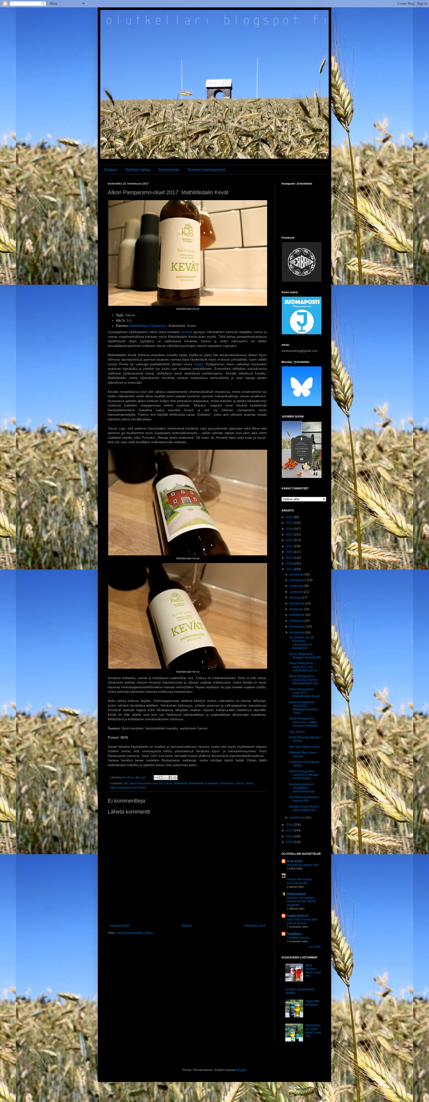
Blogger (241, 1070)
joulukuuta (296, 574)
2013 (290, 842)
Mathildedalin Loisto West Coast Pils (313, 1031)
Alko (126, 783)
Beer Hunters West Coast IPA (313, 971)
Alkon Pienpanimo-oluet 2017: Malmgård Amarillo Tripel (303, 707)
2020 (290, 552)
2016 (290, 824)
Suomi (249, 783)
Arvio (169, 783)
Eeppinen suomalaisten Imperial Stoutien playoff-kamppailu (301, 901)
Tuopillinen (294, 934)
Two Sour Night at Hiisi (304, 747)
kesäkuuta (296, 609)
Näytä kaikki (314, 946)
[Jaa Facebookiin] (170, 777)
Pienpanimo (227, 783)
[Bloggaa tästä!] (160, 777)
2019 (290, 558)
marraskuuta (298, 580)
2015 (290, 830)
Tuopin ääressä (297, 915)
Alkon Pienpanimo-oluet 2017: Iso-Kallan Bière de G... (304, 666)
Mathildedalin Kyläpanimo (148, 326)
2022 (290, 540)
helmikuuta (297, 632)
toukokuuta (297, 615)
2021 (290, 546)
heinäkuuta (297, 603)
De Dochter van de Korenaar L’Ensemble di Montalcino (301, 643)
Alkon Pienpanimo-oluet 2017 (147, 783)
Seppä (198, 364)
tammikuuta (297, 817)
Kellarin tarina (138, 170)
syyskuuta (296, 592)
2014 (290, 836)
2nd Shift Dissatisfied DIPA (303, 864)
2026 (290, 517)
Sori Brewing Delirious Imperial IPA (304, 798)
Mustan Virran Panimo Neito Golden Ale (304, 808)
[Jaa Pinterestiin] (175, 777)
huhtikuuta (296, 621)
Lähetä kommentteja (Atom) (134, 933)
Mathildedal (180, 783)
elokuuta (295, 597)
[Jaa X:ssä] (165, 777)
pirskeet (186, 332)
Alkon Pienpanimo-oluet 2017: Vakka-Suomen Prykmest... (304, 722)
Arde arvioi (294, 861)
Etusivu (110, 170)
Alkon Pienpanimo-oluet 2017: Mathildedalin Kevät (304, 693)
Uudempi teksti (119, 925)
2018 (290, 563)
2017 (290, 569)
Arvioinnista (168, 170)
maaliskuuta (298, 626)
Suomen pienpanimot (206, 170)
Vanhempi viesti (254, 925)
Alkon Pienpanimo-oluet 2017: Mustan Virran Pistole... (304, 775)
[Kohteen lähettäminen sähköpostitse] (156, 777)
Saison (240, 783)
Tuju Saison (297, 731)
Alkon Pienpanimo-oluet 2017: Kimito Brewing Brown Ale (303, 679)
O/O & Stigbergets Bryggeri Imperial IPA (305, 655)
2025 (290, 523)
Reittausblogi (296, 894)
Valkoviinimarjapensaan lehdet (128, 787)
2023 (290, 534)
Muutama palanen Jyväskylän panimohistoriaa (302, 788)
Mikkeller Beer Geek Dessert (302, 754)
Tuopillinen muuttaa (298, 937)
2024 (290, 529)
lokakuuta (296, 586)
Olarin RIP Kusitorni (313, 1003)
